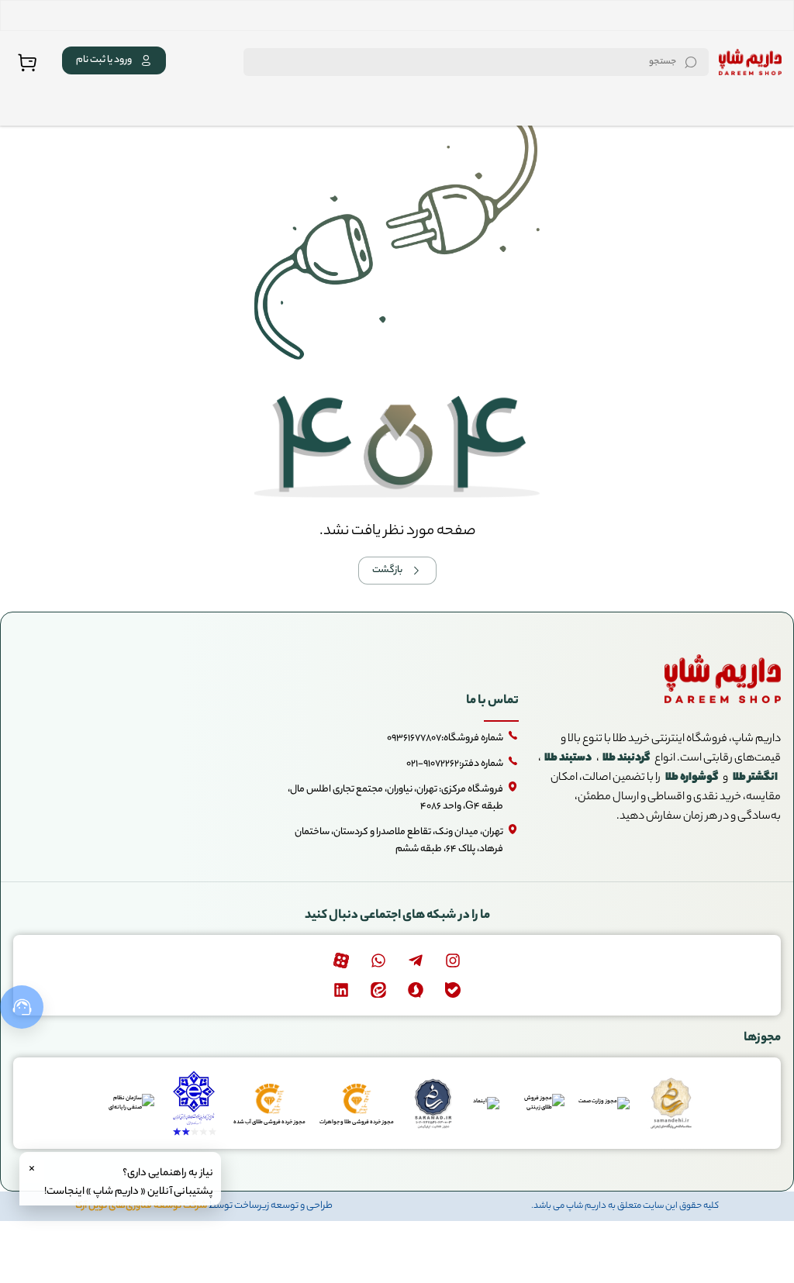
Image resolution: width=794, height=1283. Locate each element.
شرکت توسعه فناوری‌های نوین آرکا (141, 1206)
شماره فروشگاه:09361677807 (445, 738)
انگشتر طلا (755, 778)
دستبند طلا (568, 759)
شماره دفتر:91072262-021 (454, 764)
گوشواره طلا (691, 778)
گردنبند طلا (626, 759)
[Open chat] (21, 1007)
